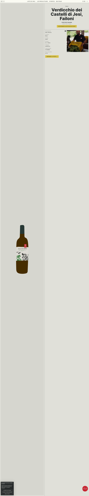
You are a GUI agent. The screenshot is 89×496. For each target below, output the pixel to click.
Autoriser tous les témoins (7, 490)
